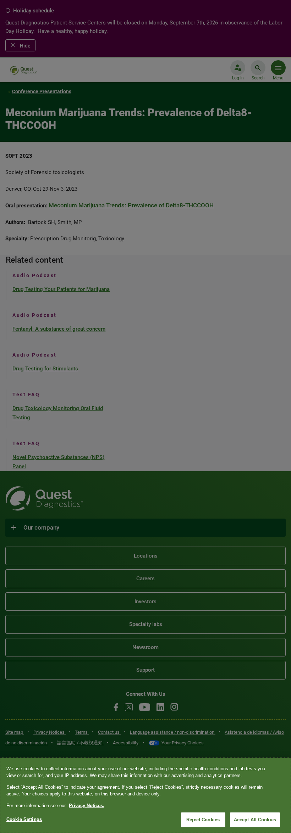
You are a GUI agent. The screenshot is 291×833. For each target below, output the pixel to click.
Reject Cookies (203, 819)
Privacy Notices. (86, 805)
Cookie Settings (24, 819)
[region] (145, 795)
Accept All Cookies (255, 819)
